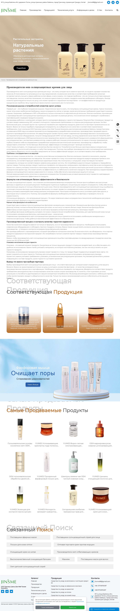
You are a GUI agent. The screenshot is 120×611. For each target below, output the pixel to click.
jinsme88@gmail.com (95, 2)
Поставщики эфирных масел (23, 537)
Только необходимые (47, 607)
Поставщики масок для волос (94, 559)
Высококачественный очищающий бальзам (30, 559)
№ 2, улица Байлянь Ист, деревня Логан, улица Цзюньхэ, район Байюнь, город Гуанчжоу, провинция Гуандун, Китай (43, 2)
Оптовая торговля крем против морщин (76, 545)
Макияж (66, 559)
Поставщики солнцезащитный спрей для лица (78, 537)
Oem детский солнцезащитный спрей (27, 567)
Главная (3, 80)
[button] (110, 315)
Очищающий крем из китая (23, 552)
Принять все (72, 607)
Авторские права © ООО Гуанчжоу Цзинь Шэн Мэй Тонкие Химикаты (23, 604)
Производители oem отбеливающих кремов (77, 552)
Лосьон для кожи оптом (21, 545)
